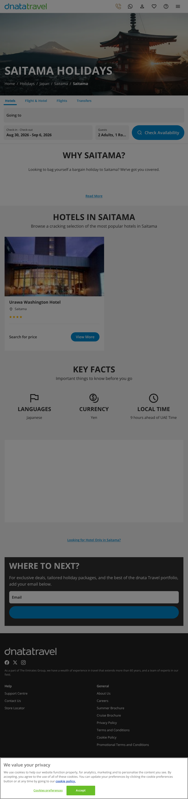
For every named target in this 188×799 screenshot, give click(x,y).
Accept (81, 790)
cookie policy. (66, 781)
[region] (94, 778)
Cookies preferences (47, 790)
